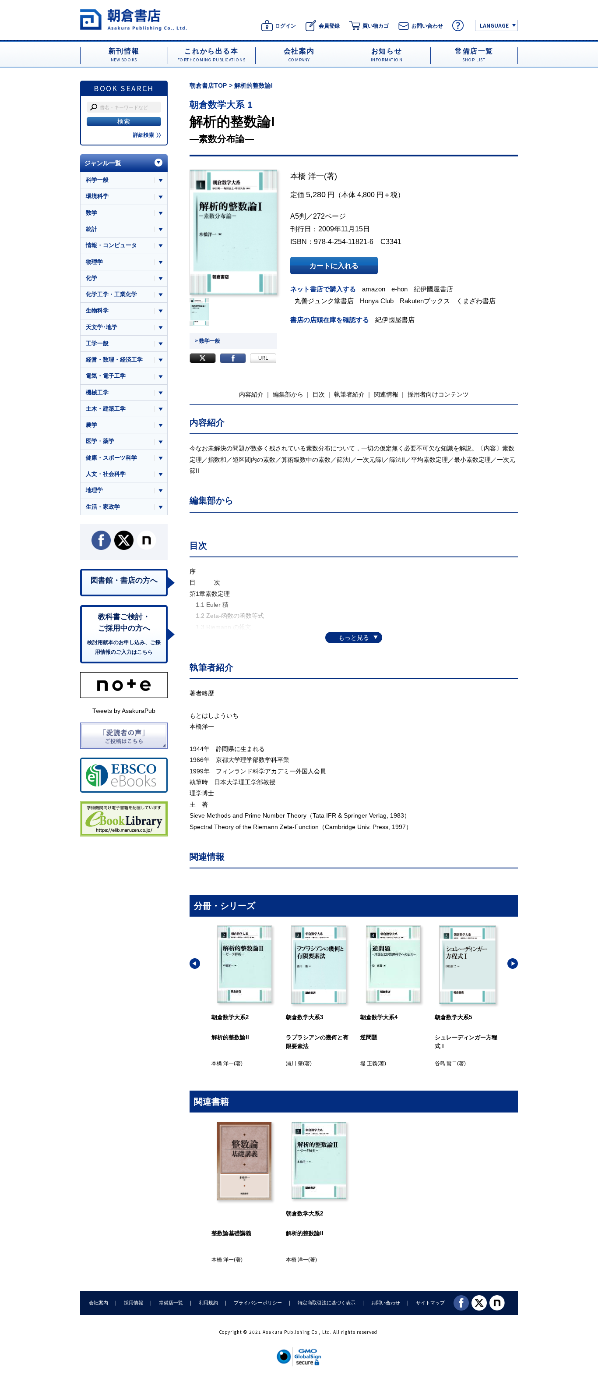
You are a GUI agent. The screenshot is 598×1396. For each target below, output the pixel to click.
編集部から (288, 394)
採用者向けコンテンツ (438, 394)
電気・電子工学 (106, 375)
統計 (91, 229)
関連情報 (386, 394)
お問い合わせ (385, 1302)
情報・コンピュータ (111, 245)
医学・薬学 (100, 441)
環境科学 (97, 196)
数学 (91, 212)
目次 (319, 394)
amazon (373, 289)
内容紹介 (251, 394)
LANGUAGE (494, 25)
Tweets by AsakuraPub (123, 710)
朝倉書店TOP (208, 85)
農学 (91, 425)
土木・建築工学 (106, 408)
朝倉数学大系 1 (221, 104)
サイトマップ (430, 1302)
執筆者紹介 (349, 394)
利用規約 (208, 1302)
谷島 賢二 (446, 1063)
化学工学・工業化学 (111, 294)
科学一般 (97, 180)
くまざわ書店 (476, 301)
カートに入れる (334, 265)
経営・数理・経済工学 (114, 359)
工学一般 (97, 343)
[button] (195, 963)
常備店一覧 (171, 1302)
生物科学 (97, 310)
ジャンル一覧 (102, 163)
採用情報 (133, 1302)
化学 (91, 278)
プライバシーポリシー (258, 1302)
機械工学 (97, 392)
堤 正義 (368, 1063)
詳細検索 (143, 135)
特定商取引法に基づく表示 (326, 1302)
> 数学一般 (207, 341)
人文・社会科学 (106, 474)
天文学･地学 (101, 327)
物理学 (94, 262)
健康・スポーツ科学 (111, 457)
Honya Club (377, 301)
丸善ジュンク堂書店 (324, 301)
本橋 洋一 (307, 176)
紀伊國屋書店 (433, 289)
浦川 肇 (294, 1063)
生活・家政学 (103, 506)
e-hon (399, 289)
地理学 (94, 490)
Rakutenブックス (425, 301)
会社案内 (98, 1302)
